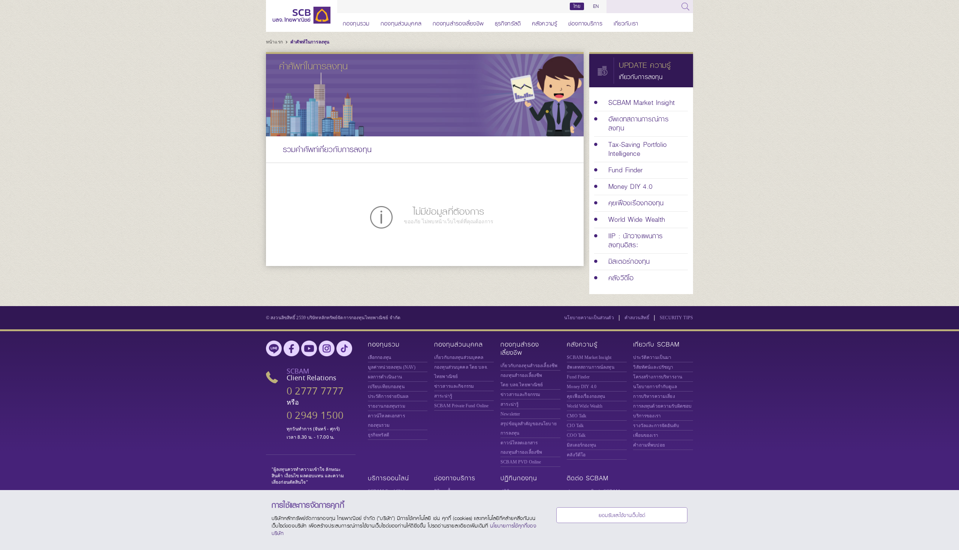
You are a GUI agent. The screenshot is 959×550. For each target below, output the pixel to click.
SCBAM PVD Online (520, 462)
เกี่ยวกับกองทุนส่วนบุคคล (459, 357)
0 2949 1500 (315, 415)
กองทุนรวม (356, 22)
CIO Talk (575, 425)
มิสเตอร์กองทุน (581, 445)
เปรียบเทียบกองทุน (386, 386)
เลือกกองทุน (379, 357)
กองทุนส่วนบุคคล (401, 22)
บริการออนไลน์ (388, 478)
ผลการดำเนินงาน (385, 377)
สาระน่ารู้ (443, 396)
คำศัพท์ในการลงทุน (309, 42)
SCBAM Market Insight (589, 357)
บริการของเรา (647, 415)
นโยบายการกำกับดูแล (655, 386)
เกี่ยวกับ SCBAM (656, 344)
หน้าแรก (275, 42)
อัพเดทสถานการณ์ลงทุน (590, 367)
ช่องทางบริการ (585, 22)
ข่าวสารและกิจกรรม (454, 386)
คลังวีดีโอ (576, 454)
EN (596, 6)
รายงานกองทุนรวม (386, 406)
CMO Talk (576, 415)
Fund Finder (578, 377)
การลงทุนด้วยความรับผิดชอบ (662, 406)
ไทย (577, 6)
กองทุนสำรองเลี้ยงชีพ (458, 22)
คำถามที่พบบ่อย (649, 445)
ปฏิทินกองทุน (518, 478)
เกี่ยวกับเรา (626, 22)
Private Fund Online (461, 405)
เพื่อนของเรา (645, 435)
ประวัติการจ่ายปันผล (388, 396)
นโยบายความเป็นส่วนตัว (589, 317)
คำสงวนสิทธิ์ (636, 317)
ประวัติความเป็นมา (652, 357)
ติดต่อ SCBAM (587, 478)
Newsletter (510, 414)
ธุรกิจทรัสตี (508, 22)
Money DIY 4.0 (581, 386)
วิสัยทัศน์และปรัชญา (653, 367)
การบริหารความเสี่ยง (654, 396)
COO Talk (576, 435)
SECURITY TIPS (676, 317)
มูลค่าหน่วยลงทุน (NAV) (392, 367)
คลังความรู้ (544, 22)
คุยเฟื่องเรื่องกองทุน (586, 396)
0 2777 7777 (315, 391)
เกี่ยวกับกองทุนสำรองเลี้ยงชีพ (528, 365)
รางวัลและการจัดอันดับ (656, 425)
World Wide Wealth (584, 406)
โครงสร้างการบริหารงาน (657, 377)
